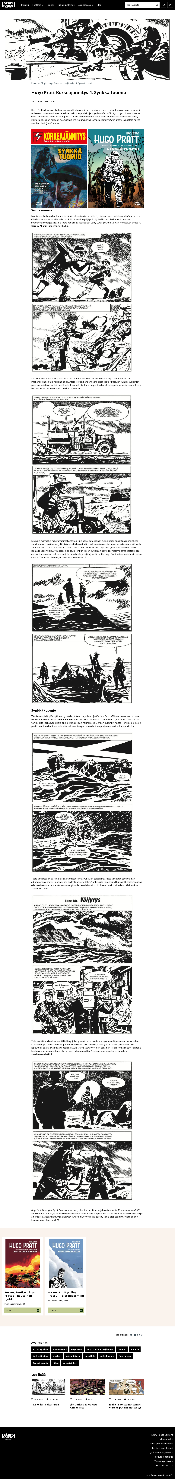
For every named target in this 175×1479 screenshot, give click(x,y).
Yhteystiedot (166, 1439)
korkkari (57, 1356)
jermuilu (135, 1349)
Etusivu (25, 4)
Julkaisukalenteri (66, 4)
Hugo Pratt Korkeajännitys (100, 1349)
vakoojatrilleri (70, 1363)
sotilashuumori (107, 1356)
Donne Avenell (59, 1349)
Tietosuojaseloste (163, 1461)
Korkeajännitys (40, 1356)
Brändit (50, 4)
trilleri (55, 1363)
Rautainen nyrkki (70, 1216)
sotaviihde (89, 1356)
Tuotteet (36, 4)
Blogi (99, 4)
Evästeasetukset (164, 1465)
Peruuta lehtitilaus (163, 1456)
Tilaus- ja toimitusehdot (160, 1443)
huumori (122, 1349)
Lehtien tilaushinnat (162, 1448)
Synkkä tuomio (40, 1363)
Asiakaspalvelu (85, 4)
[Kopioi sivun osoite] (142, 1334)
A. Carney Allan (40, 1349)
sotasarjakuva (73, 1356)
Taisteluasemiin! (51, 1216)
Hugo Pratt (76, 1349)
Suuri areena (125, 1356)
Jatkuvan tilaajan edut (162, 1452)
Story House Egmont (162, 1434)
